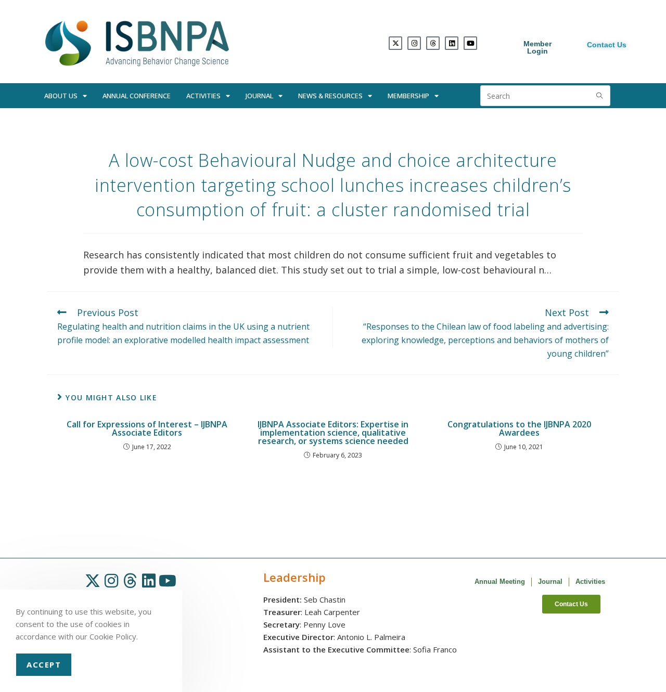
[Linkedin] (451, 43)
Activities (203, 95)
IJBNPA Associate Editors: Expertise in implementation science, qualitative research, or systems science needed (333, 432)
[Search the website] (545, 94)
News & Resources (330, 95)
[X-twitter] (395, 43)
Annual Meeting (500, 581)
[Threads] (433, 43)
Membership (408, 95)
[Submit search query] (600, 95)
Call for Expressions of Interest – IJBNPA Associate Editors (147, 428)
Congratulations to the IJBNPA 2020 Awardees (519, 428)
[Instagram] (414, 43)
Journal (259, 95)
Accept (44, 664)
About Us (61, 95)
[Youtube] (470, 43)
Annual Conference (137, 95)
